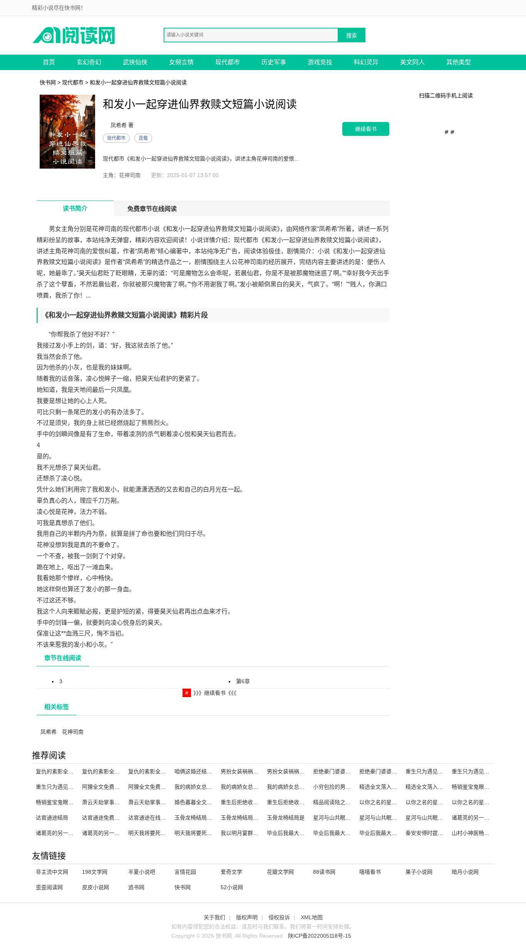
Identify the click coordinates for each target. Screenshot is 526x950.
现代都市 (227, 62)
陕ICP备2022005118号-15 (319, 936)
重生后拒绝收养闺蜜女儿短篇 (302, 802)
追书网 (136, 887)
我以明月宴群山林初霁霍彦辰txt (259, 833)
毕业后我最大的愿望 (383, 833)
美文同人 (412, 62)
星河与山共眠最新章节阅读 (391, 818)
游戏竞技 (320, 62)
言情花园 (185, 872)
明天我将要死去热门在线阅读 (163, 833)
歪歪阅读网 (49, 887)
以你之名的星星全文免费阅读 (487, 802)
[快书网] (74, 35)
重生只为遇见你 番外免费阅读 (71, 787)
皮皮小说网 (95, 887)
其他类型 (458, 62)
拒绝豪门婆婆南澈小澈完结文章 (397, 771)
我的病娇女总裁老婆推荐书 (206, 787)
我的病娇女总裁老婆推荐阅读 (256, 787)
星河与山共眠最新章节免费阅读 (443, 818)
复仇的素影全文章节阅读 (158, 771)
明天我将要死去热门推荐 (204, 833)
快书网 (48, 82)
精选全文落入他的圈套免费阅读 (397, 787)
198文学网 (94, 872)
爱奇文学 (231, 872)
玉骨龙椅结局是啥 (196, 818)
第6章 (243, 681)
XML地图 (312, 917)
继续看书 (366, 128)
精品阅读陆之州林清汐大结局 (348, 802)
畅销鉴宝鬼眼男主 (473, 787)
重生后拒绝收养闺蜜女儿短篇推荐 (261, 802)
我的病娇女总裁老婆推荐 (296, 787)
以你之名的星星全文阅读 (435, 802)
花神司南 (73, 732)
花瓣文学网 (280, 872)
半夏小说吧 (141, 872)
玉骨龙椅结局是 (286, 818)
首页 (49, 62)
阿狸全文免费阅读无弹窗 (158, 787)
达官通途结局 (52, 818)
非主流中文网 (52, 872)
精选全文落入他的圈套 (432, 787)
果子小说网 (418, 872)
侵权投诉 (279, 917)
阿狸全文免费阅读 (103, 787)
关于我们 (214, 917)
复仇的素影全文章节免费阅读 (117, 771)
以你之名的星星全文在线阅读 (394, 802)
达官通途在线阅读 (149, 818)
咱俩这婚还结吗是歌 (198, 771)
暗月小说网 (465, 872)
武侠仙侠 (135, 62)
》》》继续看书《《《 (214, 693)
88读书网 (324, 872)
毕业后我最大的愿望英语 (296, 833)
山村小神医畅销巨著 (476, 833)
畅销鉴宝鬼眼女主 (57, 802)
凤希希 (48, 732)
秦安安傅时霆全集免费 (432, 833)
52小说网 (232, 887)
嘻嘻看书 (370, 872)
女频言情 (181, 62)
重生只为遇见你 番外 (430, 771)
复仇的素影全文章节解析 (65, 771)
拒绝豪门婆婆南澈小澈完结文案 (351, 771)
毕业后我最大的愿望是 (340, 833)
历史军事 (273, 62)
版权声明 (247, 917)
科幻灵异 (366, 62)
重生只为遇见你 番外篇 (479, 771)
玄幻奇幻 (89, 62)
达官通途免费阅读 (103, 818)
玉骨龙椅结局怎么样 (245, 818)
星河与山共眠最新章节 (340, 818)
